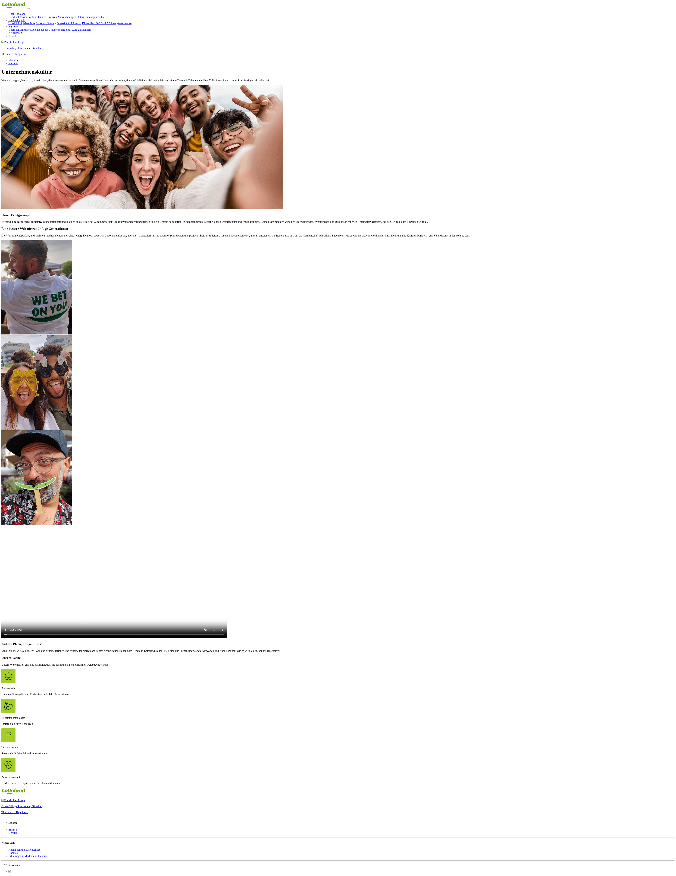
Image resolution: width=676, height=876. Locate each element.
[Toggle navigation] (28, 8)
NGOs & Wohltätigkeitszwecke (114, 23)
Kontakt (12, 36)
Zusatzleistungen (81, 29)
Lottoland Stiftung (46, 23)
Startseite (13, 60)
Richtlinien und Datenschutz (24, 849)
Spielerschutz (27, 23)
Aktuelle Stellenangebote (34, 29)
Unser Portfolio (28, 17)
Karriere (13, 63)
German (12, 832)
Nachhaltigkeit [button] (16, 20)
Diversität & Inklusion (69, 23)
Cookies (13, 852)
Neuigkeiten (15, 32)
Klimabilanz (89, 23)
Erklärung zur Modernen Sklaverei (27, 856)
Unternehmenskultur (60, 29)
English (12, 829)
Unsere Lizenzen (47, 17)
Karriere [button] (13, 26)
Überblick (14, 17)
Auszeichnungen (66, 17)
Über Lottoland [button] (17, 13)
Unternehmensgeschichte (91, 17)
